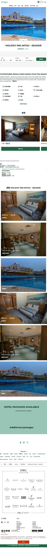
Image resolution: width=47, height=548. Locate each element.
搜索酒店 (34, 524)
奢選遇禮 (11, 5)
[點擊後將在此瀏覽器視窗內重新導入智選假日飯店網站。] (23, 497)
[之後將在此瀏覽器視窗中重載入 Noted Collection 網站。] (13, 489)
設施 (19, 5)
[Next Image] (25, 40)
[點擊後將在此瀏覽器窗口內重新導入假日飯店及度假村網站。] (31, 497)
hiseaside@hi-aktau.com (12, 167)
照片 (37, 5)
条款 (11, 537)
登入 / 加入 (41, 1)
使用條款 (18, 526)
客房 (15, 5)
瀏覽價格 (41, 59)
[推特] (5, 522)
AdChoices (34, 526)
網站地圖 (18, 529)
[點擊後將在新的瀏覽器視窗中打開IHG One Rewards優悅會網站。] (23, 513)
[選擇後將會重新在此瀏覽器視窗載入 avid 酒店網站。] (7, 506)
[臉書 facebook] (2, 522)
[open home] (2, 464)
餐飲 (22, 5)
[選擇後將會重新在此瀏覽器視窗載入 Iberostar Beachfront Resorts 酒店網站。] (40, 489)
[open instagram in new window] (23, 442)
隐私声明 (11, 538)
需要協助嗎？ (19, 524)
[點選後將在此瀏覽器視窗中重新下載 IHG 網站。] (23, 471)
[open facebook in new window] (20, 442)
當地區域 (27, 5)
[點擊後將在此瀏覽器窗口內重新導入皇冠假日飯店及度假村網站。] (7, 497)
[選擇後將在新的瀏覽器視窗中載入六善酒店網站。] (7, 480)
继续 (23, 542)
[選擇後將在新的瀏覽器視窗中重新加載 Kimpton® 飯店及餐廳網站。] (39, 480)
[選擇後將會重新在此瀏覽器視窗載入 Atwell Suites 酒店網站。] (15, 506)
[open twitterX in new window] (26, 442)
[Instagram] (8, 522)
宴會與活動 (32, 5)
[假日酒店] (4, 2)
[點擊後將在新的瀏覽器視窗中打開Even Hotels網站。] (15, 497)
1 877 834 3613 (15, 531)
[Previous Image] (21, 40)
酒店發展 (34, 523)
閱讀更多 (14, 81)
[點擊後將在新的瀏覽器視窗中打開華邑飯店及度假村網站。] (33, 489)
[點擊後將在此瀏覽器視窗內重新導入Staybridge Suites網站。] (23, 506)
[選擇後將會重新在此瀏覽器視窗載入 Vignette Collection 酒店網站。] (31, 480)
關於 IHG (18, 521)
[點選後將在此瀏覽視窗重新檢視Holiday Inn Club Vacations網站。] (31, 506)
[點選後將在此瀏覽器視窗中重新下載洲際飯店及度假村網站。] (23, 480)
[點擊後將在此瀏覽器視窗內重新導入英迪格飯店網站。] (7, 489)
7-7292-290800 (10, 165)
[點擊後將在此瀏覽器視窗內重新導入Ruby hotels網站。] (26, 489)
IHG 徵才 (34, 521)
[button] (45, 2)
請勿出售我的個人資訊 (36, 527)
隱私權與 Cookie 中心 (21, 527)
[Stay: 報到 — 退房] (7, 60)
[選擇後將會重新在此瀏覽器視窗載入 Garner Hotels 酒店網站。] (39, 497)
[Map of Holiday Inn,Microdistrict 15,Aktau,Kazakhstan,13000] (9, 160)
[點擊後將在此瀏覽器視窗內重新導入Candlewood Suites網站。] (39, 506)
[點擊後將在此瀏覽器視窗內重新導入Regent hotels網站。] (15, 480)
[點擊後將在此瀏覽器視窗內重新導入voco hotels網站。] (20, 489)
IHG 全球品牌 (19, 523)
